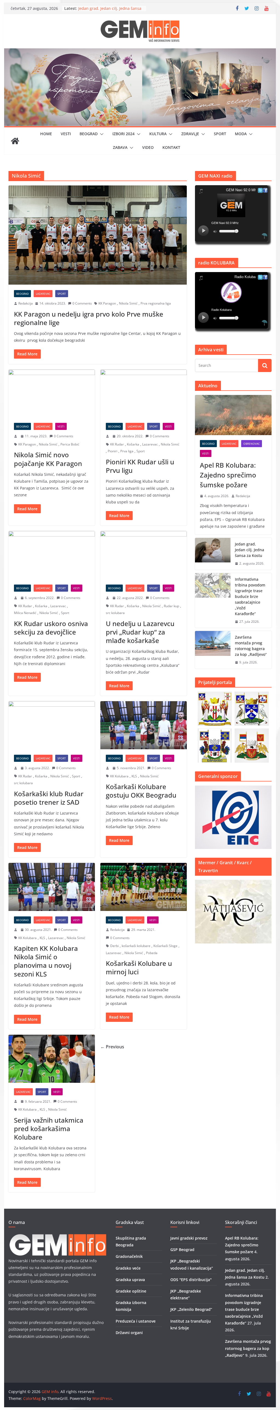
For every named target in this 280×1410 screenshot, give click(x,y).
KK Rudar (117, 444)
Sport (220, 133)
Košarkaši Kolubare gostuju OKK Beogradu (141, 791)
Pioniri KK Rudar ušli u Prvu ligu (140, 466)
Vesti (66, 133)
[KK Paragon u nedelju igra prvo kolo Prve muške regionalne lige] (97, 235)
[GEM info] (140, 52)
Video (148, 147)
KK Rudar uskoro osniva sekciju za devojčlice (51, 627)
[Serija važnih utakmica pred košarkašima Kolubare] (51, 1059)
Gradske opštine (131, 1291)
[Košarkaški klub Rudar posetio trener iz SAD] (51, 725)
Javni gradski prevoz (189, 1238)
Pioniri (112, 451)
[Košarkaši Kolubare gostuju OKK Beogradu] (143, 725)
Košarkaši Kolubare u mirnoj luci (139, 967)
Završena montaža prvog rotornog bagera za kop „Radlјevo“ (251, 646)
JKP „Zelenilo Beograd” (191, 1309)
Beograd (89, 133)
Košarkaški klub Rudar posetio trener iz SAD (48, 798)
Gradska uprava (130, 1279)
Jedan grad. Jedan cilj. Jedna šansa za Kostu (249, 549)
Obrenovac (251, 444)
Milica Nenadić (25, 612)
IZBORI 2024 (123, 133)
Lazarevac (43, 294)
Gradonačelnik (129, 1256)
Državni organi (129, 1332)
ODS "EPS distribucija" (191, 1279)
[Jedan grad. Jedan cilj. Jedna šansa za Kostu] (213, 554)
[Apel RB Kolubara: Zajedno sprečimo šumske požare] (233, 415)
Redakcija (25, 303)
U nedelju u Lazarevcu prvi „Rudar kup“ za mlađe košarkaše (140, 632)
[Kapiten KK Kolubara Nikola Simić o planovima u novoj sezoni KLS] (51, 887)
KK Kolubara (119, 776)
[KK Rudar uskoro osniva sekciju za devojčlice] (51, 555)
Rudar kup (171, 606)
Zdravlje (190, 133)
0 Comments (82, 303)
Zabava (120, 147)
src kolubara (115, 612)
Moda (241, 133)
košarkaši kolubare (136, 945)
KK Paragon (107, 303)
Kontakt (171, 147)
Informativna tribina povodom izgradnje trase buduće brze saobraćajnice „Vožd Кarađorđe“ (250, 596)
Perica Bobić (69, 444)
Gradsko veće (128, 1268)
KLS (134, 776)
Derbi (114, 945)
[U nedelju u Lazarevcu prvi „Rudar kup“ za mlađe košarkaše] (143, 555)
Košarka (133, 444)
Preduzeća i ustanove (136, 1321)
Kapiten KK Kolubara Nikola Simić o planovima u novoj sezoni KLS (46, 961)
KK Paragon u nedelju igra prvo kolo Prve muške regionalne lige (88, 318)
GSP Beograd (182, 1249)
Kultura (158, 133)
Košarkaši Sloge (165, 945)
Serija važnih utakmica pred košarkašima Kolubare (48, 1128)
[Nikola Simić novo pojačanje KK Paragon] (51, 394)
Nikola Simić (128, 303)
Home (46, 133)
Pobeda (152, 953)
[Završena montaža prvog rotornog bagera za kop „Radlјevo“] (213, 650)
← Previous (112, 1047)
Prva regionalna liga (156, 303)
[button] (101, 134)
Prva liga (126, 451)
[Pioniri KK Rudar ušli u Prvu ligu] (143, 394)
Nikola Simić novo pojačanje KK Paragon (48, 459)
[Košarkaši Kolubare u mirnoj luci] (143, 887)
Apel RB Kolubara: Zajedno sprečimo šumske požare (228, 475)
